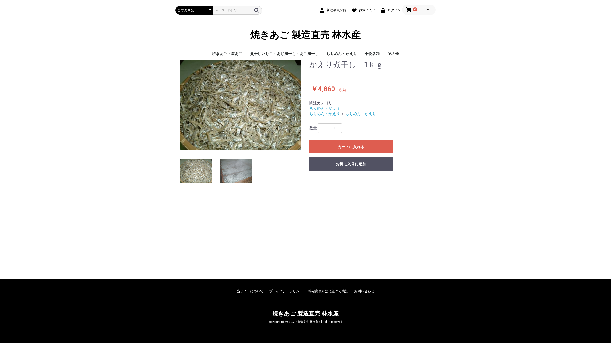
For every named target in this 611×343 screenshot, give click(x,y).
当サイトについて (250, 291)
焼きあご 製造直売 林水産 (305, 34)
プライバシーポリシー (286, 291)
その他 (393, 53)
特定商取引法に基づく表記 (328, 291)
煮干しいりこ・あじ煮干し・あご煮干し (284, 53)
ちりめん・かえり (342, 53)
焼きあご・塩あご (227, 53)
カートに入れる (351, 147)
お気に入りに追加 (351, 164)
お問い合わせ (364, 291)
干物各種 (372, 53)
